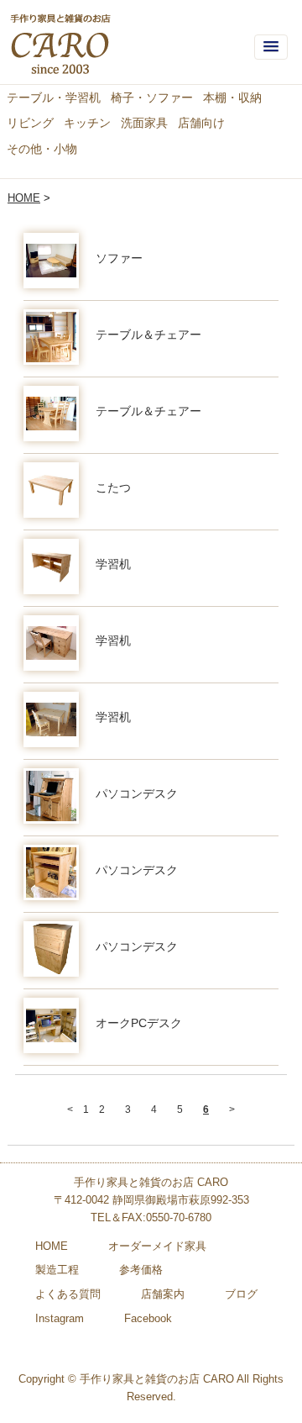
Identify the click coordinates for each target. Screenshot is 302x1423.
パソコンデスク (137, 793)
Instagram (59, 1318)
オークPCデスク (139, 1023)
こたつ (113, 487)
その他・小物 (42, 148)
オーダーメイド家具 (157, 1246)
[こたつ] (51, 490)
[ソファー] (51, 260)
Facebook (148, 1318)
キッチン (87, 122)
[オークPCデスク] (51, 1025)
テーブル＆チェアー (148, 334)
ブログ (241, 1294)
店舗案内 (163, 1294)
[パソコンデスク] (51, 796)
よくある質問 (68, 1294)
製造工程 (57, 1269)
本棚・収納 (232, 97)
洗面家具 (144, 122)
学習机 (113, 564)
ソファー (119, 258)
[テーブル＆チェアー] (51, 337)
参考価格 (141, 1269)
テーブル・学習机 (54, 97)
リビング (30, 122)
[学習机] (51, 566)
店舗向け (201, 122)
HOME (24, 198)
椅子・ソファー (152, 97)
